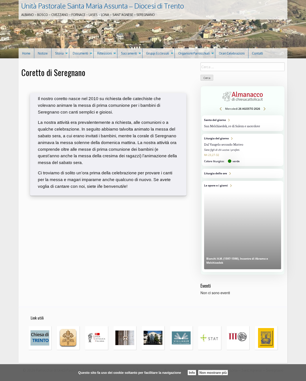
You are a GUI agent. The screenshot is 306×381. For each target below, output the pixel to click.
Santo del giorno (242, 123)
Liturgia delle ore (242, 173)
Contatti (257, 53)
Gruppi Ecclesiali (157, 53)
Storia (59, 53)
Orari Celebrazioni (232, 53)
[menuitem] (26, 53)
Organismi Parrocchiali (194, 53)
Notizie (43, 53)
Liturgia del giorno (242, 150)
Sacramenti (129, 53)
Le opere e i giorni (242, 226)
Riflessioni (104, 53)
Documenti (80, 53)
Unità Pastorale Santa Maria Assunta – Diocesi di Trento (102, 6)
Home (26, 53)
